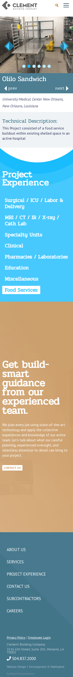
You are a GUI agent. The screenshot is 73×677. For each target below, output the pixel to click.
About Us (16, 549)
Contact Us (12, 468)
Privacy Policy (16, 637)
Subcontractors (24, 598)
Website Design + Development (27, 667)
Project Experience (26, 574)
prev (12, 88)
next (60, 88)
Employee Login (39, 637)
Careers (15, 610)
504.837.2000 (23, 658)
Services (15, 561)
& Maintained (55, 667)
